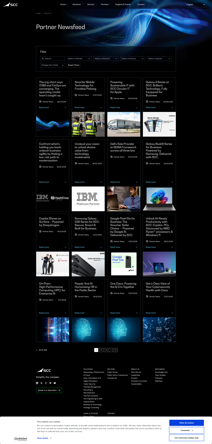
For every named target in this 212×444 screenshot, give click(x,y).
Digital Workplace (90, 381)
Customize (185, 430)
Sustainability (136, 384)
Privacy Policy (89, 416)
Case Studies (160, 375)
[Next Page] (111, 350)
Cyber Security (89, 384)
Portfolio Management (92, 387)
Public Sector (112, 372)
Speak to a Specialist (47, 390)
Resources (160, 369)
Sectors (111, 369)
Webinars (159, 381)
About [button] (63, 4)
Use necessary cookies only (187, 438)
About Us (135, 369)
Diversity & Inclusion (139, 381)
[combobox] (77, 59)
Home (38, 13)
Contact (141, 4)
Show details (42, 438)
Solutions (88, 369)
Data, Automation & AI (92, 378)
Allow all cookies (186, 423)
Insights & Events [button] (123, 4)
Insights (48, 13)
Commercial (112, 378)
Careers (134, 378)
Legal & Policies (91, 413)
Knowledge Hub (161, 372)
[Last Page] (116, 350)
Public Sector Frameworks (117, 375)
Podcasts (158, 378)
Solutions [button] (77, 4)
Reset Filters (73, 65)
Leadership (135, 375)
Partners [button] (105, 4)
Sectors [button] (90, 4)
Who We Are (136, 372)
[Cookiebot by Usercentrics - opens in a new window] (21, 439)
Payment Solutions (91, 396)
